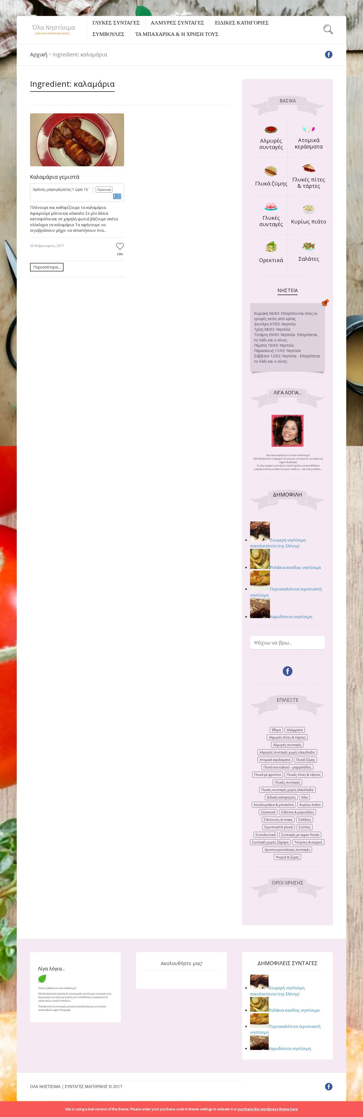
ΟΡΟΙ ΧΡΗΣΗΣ (287, 882)
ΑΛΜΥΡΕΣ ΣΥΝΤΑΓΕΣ (177, 23)
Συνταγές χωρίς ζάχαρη (270, 842)
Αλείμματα (295, 730)
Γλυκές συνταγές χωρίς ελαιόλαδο (287, 790)
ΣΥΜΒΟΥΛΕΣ (108, 34)
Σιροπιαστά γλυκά (278, 827)
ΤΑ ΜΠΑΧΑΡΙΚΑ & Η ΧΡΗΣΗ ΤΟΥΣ (176, 34)
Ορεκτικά (104, 189)
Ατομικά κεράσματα (309, 143)
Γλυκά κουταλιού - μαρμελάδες (287, 767)
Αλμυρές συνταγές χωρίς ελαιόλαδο (287, 752)
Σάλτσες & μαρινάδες (297, 812)
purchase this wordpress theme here (268, 1109)
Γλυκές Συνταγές (116, 23)
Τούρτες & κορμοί (308, 842)
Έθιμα (276, 730)
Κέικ (305, 797)
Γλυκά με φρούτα (267, 774)
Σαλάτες (308, 258)
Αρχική (38, 54)
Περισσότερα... (46, 267)
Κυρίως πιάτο (308, 221)
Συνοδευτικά (266, 835)
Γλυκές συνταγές (271, 221)
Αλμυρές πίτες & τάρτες (287, 737)
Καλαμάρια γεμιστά (54, 176)
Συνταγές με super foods (300, 835)
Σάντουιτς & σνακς (278, 819)
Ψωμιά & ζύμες (287, 857)
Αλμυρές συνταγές (271, 144)
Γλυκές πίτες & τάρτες (308, 182)
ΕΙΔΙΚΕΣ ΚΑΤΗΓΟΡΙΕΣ (242, 23)
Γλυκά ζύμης (271, 183)
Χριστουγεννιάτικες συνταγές (287, 849)
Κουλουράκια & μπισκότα (274, 804)
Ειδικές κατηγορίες (281, 797)
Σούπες (304, 827)
